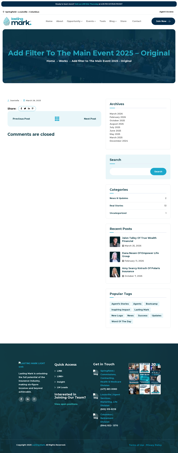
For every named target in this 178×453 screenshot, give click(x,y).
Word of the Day (121, 321)
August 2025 (117, 124)
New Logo (117, 315)
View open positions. (66, 404)
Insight (61, 382)
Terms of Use (136, 445)
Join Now (161, 21)
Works (63, 61)
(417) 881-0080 (108, 389)
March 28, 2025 (33, 100)
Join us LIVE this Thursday (86, 4)
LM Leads (62, 387)
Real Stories (116, 205)
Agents (137, 304)
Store (123, 21)
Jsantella (14, 100)
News (130, 315)
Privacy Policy (154, 445)
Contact (136, 21)
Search (115, 160)
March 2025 (116, 137)
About (59, 21)
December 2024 (119, 141)
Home (49, 21)
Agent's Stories (120, 304)
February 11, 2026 (134, 261)
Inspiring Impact (121, 309)
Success (142, 315)
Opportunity (74, 21)
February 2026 (118, 117)
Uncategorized (118, 213)
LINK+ (60, 376)
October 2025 (117, 120)
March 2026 (116, 114)
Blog (112, 21)
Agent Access (166, 12)
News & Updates (119, 198)
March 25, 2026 (133, 246)
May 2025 (115, 134)
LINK (59, 371)
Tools (103, 21)
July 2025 (115, 127)
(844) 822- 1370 (109, 425)
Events (90, 21)
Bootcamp (152, 304)
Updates (156, 315)
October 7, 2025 (133, 276)
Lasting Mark (141, 309)
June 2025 (115, 131)
